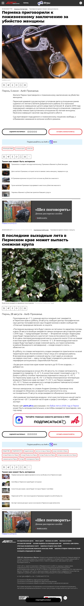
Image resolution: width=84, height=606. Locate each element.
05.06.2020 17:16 (7, 9)
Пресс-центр (39, 541)
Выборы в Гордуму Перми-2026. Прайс (67, 548)
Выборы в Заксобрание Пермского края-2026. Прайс (35, 548)
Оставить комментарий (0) (65, 132)
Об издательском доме (25, 541)
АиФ (52, 303)
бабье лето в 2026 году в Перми (64, 406)
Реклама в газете (65, 541)
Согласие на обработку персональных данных (33, 580)
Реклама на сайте (51, 541)
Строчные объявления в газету (28, 546)
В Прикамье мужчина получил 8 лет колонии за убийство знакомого (35, 178)
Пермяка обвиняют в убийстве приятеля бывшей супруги (31, 192)
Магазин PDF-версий (24, 543)
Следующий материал (43, 600)
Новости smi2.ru (9, 223)
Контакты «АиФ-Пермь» (71, 543)
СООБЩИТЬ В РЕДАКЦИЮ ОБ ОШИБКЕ (29, 551)
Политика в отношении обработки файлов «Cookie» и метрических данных (42, 583)
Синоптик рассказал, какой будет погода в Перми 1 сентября (32, 489)
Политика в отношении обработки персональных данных (37, 581)
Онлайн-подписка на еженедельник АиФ (47, 543)
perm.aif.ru (28, 406)
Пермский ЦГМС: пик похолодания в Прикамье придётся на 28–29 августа (36, 496)
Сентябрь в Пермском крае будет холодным (26, 482)
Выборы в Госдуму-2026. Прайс (51, 546)
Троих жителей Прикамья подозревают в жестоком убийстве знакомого (36, 185)
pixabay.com (6, 80)
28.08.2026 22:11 (7, 230)
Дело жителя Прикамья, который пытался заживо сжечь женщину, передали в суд (39, 171)
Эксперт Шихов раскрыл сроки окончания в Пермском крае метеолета (35, 503)
